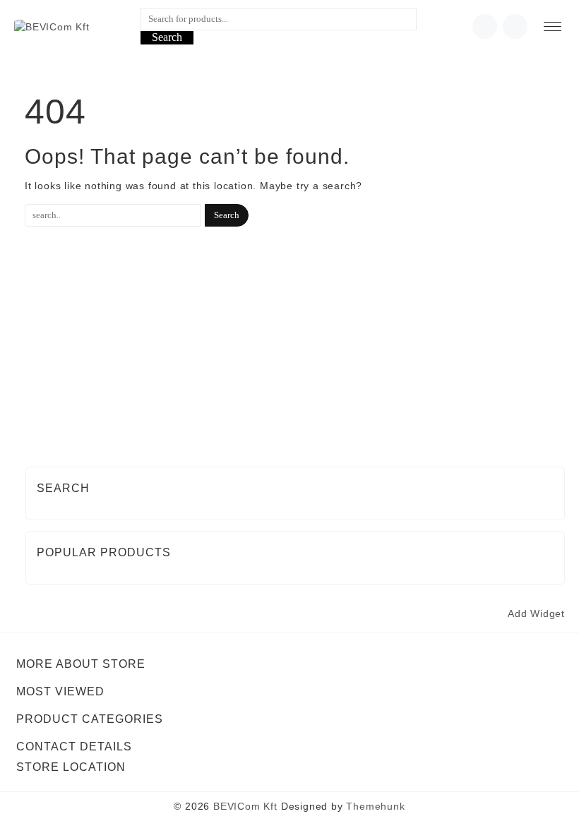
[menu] (552, 26)
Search (167, 37)
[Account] (515, 26)
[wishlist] (484, 26)
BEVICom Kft (245, 806)
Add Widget (536, 613)
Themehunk (375, 806)
